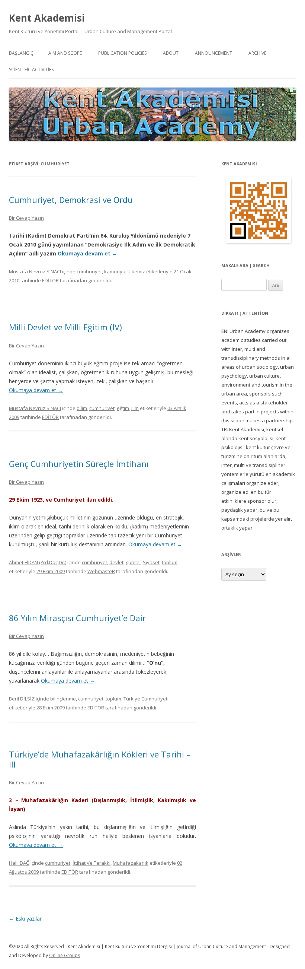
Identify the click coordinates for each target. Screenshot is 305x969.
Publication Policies (122, 53)
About (171, 53)
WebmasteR (101, 571)
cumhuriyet (89, 271)
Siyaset (151, 562)
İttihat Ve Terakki (91, 863)
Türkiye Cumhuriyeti (145, 698)
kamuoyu (114, 271)
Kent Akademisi (47, 18)
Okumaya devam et (87, 253)
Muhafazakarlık (130, 863)
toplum (169, 562)
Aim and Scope (65, 53)
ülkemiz (136, 271)
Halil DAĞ (19, 863)
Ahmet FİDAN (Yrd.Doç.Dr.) (37, 562)
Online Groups (64, 955)
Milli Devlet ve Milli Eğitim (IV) (65, 327)
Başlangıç (21, 53)
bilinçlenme (63, 698)
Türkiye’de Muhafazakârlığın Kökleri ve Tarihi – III (99, 759)
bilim (82, 408)
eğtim (123, 408)
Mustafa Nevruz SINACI (35, 271)
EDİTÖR (50, 280)
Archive (257, 53)
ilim (135, 408)
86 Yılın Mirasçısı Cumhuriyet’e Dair (77, 617)
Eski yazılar (25, 918)
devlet (116, 562)
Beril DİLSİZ (22, 698)
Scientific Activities (31, 69)
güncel (133, 562)
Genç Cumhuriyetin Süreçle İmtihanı (79, 463)
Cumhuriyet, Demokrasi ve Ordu (71, 199)
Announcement (213, 53)
